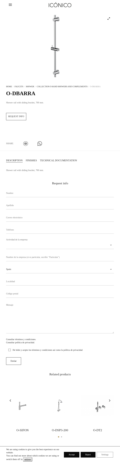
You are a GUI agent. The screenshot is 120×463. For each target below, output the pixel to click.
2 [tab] (61, 436)
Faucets (19, 86)
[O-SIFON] (22, 406)
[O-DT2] (97, 406)
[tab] (14, 160)
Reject (88, 454)
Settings (104, 454)
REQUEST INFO (16, 116)
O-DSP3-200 (60, 430)
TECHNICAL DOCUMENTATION (58, 160)
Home (9, 86)
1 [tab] (58, 436)
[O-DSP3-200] (60, 406)
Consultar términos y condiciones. (21, 339)
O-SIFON (22, 430)
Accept (72, 454)
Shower (30, 86)
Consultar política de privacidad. (20, 342)
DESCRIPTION (14, 160)
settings (27, 459)
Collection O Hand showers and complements (62, 86)
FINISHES (31, 160)
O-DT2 (97, 430)
